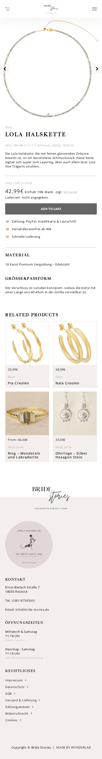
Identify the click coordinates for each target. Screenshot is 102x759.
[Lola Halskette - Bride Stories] (51, 15)
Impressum (14, 680)
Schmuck (43, 145)
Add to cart (51, 209)
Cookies (11, 720)
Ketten (56, 145)
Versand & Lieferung (21, 700)
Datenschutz (15, 687)
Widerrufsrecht (16, 713)
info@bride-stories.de (32, 609)
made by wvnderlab (73, 747)
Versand (70, 192)
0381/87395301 (23, 600)
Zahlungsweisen (17, 707)
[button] (48, 114)
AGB (8, 693)
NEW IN (68, 145)
